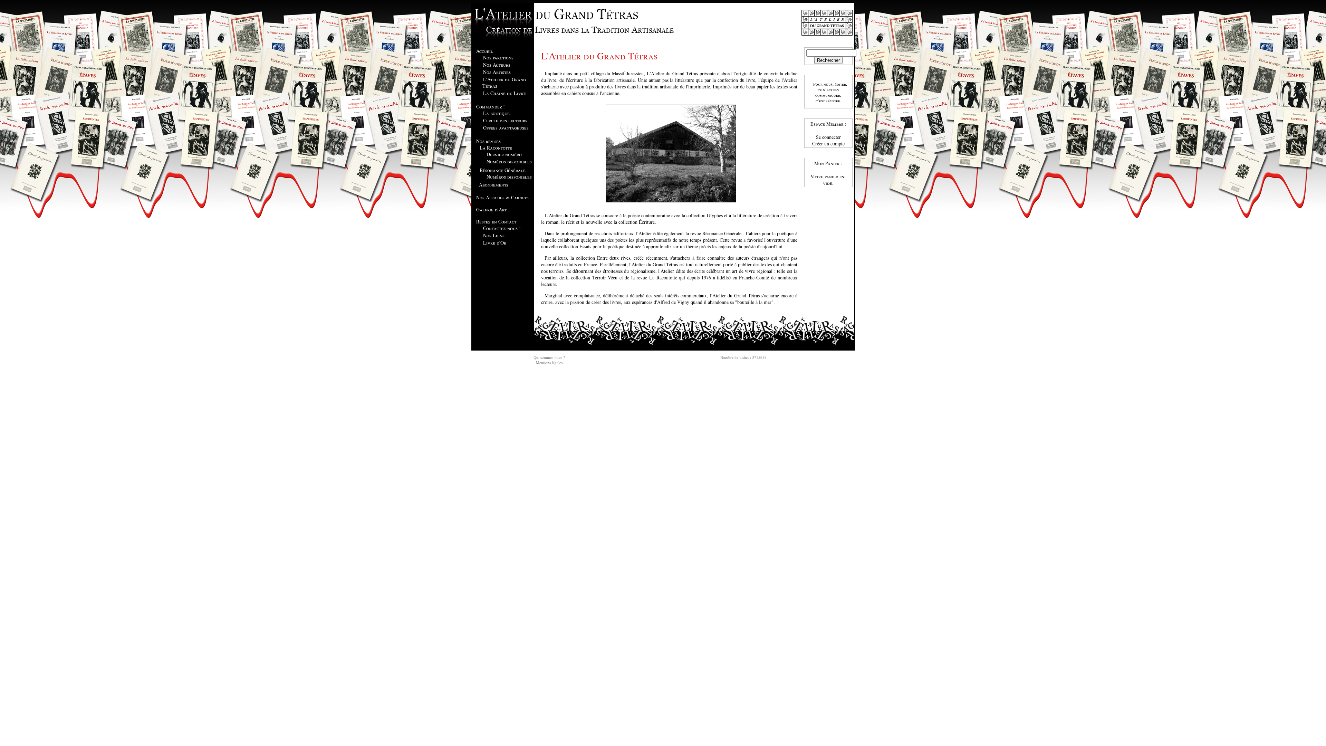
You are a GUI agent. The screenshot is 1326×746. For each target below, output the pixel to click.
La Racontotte (496, 147)
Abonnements (493, 184)
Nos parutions (498, 57)
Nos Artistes (497, 72)
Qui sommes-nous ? (549, 357)
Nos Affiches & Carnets (502, 197)
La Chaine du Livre (504, 93)
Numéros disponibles (509, 161)
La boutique (496, 113)
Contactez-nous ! (502, 228)
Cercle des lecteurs (505, 120)
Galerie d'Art (491, 209)
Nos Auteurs (496, 64)
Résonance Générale (503, 170)
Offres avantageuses (506, 127)
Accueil (484, 51)
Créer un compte (828, 143)
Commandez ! (490, 106)
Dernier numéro (504, 154)
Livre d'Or (494, 242)
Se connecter (828, 137)
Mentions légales (549, 362)
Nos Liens (494, 235)
